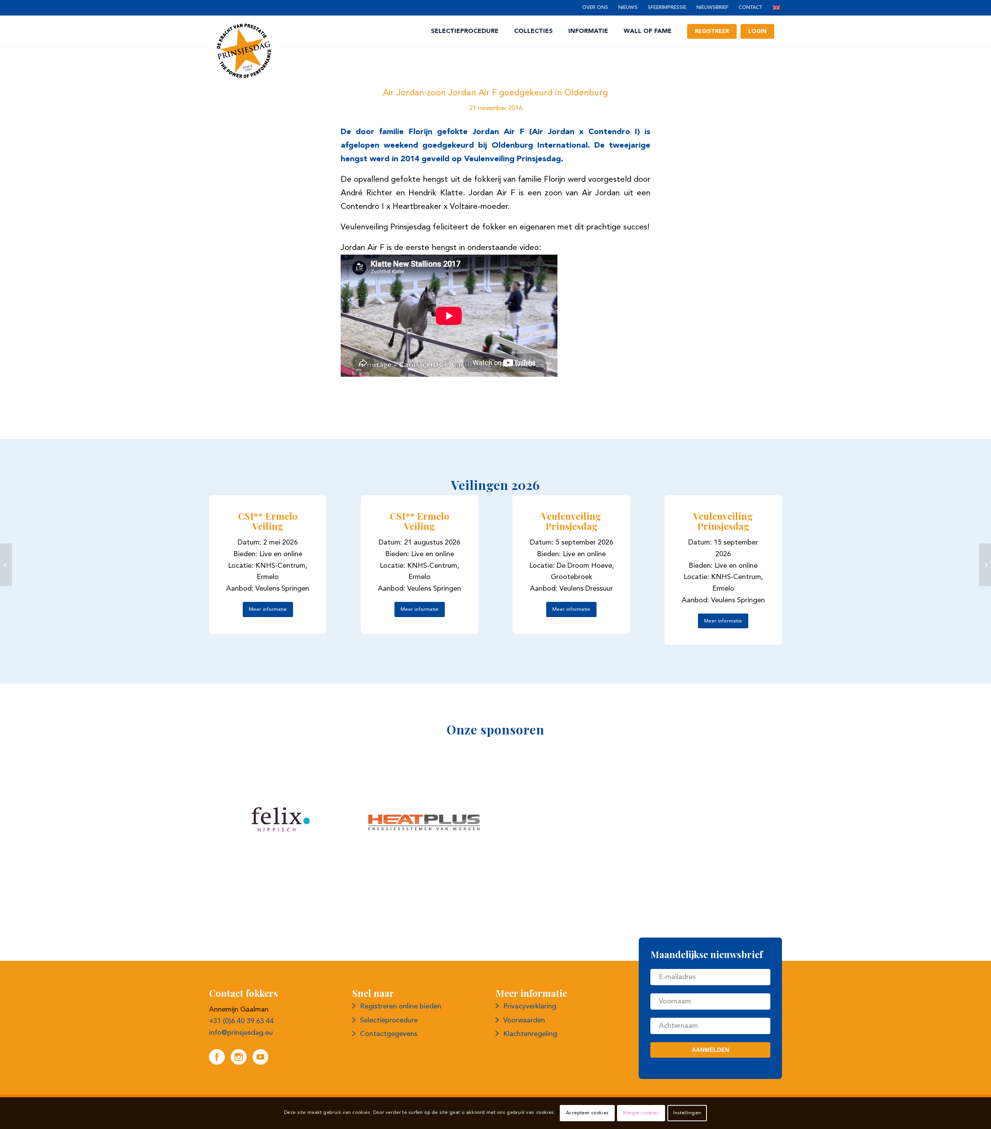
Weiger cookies (641, 1113)
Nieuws (628, 7)
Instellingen (687, 1113)
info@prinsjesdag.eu (241, 1032)
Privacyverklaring (529, 1006)
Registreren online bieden (400, 1006)
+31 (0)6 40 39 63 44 (241, 1021)
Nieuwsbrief (712, 7)
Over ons (595, 7)
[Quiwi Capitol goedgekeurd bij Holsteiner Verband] (6, 564)
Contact (750, 7)
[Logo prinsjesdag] (244, 51)
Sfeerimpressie (667, 7)
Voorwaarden (524, 1020)
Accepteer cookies (587, 1113)
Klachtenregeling (530, 1034)
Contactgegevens (388, 1034)
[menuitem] (595, 8)
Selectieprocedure (389, 1020)
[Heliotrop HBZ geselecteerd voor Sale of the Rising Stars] (985, 564)
